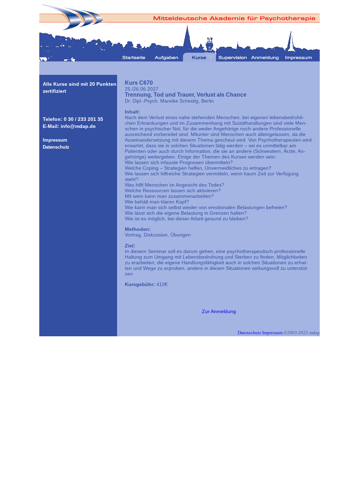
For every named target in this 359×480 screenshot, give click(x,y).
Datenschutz (249, 332)
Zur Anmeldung (219, 311)
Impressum (272, 332)
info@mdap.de (78, 126)
